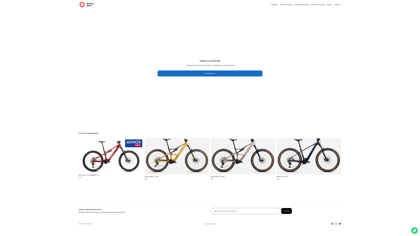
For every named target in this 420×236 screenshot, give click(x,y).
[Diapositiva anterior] (82, 155)
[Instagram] (336, 223)
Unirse (286, 211)
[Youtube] (340, 223)
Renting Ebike (88, 224)
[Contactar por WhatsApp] (414, 230)
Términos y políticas (210, 224)
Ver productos (210, 73)
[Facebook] (332, 223)
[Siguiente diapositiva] (140, 155)
